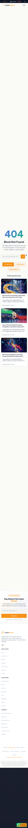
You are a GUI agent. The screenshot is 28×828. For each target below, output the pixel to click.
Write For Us (4, 723)
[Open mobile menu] (24, 5)
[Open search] (20, 5)
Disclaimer (3, 734)
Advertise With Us (5, 720)
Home (2, 652)
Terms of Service (5, 731)
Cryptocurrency (5, 681)
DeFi (2, 695)
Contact (3, 673)
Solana (2, 702)
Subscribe (14, 616)
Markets (3, 659)
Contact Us (4, 716)
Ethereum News (14, 269)
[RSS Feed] (2, 645)
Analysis (3, 663)
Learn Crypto (4, 666)
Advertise (22, 825)
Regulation (3, 691)
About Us (3, 670)
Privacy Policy (4, 727)
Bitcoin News (20, 264)
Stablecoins (4, 698)
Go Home (9, 264)
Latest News (4, 656)
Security (3, 705)
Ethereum (3, 688)
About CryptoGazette (6, 713)
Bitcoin (3, 684)
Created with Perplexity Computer (14, 757)
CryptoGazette (11, 747)
